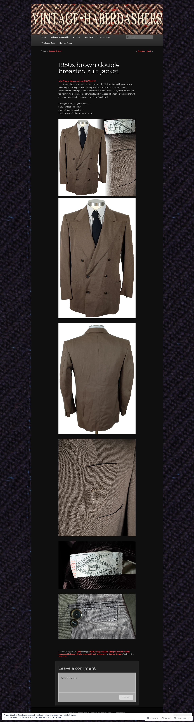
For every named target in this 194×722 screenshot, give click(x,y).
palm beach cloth (85, 654)
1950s (92, 652)
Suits (79, 652)
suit (94, 654)
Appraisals (89, 37)
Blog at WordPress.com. (78, 713)
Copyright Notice (103, 37)
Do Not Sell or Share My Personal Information (106, 713)
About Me (76, 37)
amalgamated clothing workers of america (112, 652)
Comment (126, 697)
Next (150, 51)
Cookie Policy (55, 717)
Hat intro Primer (66, 43)
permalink (62, 656)
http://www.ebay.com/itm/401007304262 (77, 81)
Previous (140, 51)
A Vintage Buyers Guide (60, 37)
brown (60, 654)
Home (44, 37)
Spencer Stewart (115, 654)
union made (102, 654)
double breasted (71, 654)
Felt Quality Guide (48, 43)
